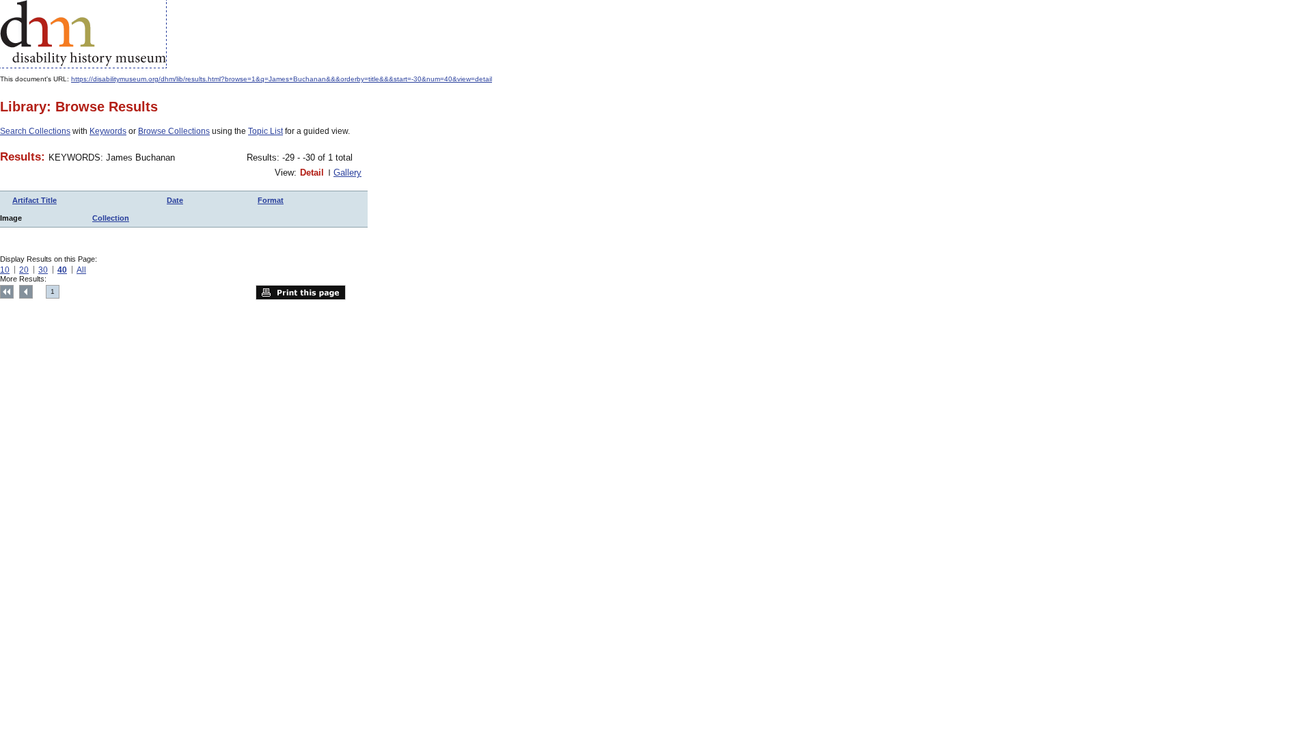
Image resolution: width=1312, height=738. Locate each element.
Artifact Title (34, 200)
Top (7, 292)
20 (24, 270)
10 (5, 270)
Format (271, 200)
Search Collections (35, 131)
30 (43, 270)
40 (62, 270)
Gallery (347, 172)
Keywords (108, 131)
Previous (26, 292)
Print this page (301, 292)
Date (175, 200)
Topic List (265, 131)
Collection (110, 218)
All (81, 270)
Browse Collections (174, 131)
